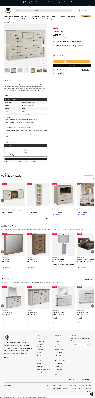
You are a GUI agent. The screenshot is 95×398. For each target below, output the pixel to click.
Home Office (7, 19)
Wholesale (24, 19)
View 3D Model (59, 55)
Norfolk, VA (57, 372)
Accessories (71, 16)
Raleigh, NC (58, 366)
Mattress (63, 16)
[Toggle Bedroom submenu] (58, 16)
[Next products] (92, 200)
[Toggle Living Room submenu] (40, 16)
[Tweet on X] (58, 73)
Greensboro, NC (59, 363)
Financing (86, 5)
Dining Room (45, 16)
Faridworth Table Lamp (58, 259)
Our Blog (57, 374)
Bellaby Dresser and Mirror (84, 210)
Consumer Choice (14, 16)
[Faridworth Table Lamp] (63, 244)
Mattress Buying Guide (60, 360)
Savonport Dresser (7, 312)
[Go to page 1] (46, 218)
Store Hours (58, 355)
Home (6, 16)
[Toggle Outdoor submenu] (20, 19)
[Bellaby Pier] (38, 194)
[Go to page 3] (48, 218)
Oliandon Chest (31, 259)
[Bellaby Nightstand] (63, 194)
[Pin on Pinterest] (63, 73)
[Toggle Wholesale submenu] (28, 19)
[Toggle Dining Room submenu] (50, 16)
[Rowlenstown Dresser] (63, 297)
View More (87, 177)
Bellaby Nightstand (57, 210)
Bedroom (54, 16)
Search (56, 338)
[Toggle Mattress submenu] (66, 16)
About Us (57, 341)
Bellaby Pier (30, 210)
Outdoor (16, 19)
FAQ (56, 358)
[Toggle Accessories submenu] (76, 16)
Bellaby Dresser (11, 22)
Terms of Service (59, 349)
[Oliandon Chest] (38, 244)
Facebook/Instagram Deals (38, 19)
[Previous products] (2, 200)
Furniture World (10, 385)
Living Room (35, 16)
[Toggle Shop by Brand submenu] (29, 16)
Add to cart (78, 61)
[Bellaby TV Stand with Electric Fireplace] (13, 194)
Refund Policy (58, 352)
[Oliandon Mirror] (13, 244)
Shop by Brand (25, 16)
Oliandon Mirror (6, 259)
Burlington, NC (58, 369)
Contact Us (57, 344)
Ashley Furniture (57, 25)
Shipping (55, 37)
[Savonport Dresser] (13, 297)
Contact (80, 5)
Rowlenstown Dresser (58, 312)
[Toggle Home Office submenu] (12, 19)
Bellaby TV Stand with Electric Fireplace (12, 210)
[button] (83, 10)
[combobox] (43, 10)
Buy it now (72, 65)
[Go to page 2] (47, 218)
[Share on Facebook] (61, 73)
